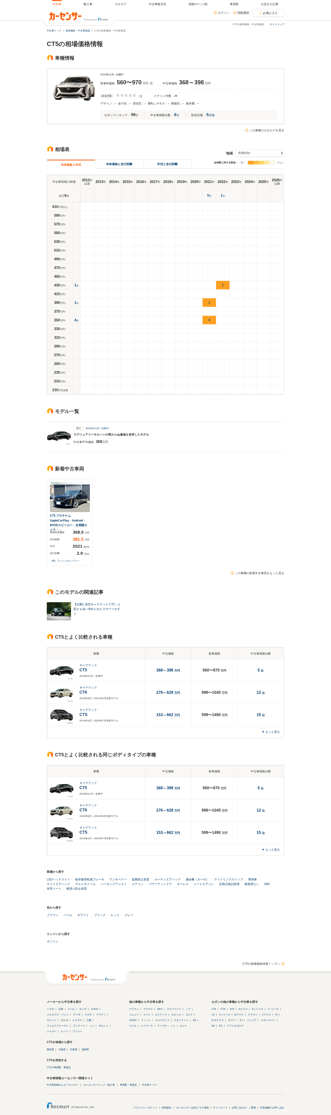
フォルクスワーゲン (58, 1025)
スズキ (88, 1014)
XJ (241, 1020)
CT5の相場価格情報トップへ (261, 963)
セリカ (132, 1025)
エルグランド (162, 1020)
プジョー (77, 1031)
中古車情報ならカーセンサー (62, 1084)
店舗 (210, 115)
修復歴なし (251, 884)
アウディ (101, 1014)
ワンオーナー (118, 879)
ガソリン (52, 941)
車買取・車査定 (128, 1084)
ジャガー (51, 1031)
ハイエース (147, 1025)
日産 (60, 1009)
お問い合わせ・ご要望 (244, 1107)
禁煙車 (252, 879)
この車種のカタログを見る (266, 130)
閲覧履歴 (243, 13)
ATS (232, 1009)
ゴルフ (189, 1014)
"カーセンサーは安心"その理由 (192, 1107)
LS (213, 1014)
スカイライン (181, 1020)
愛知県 (50, 1049)
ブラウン (52, 915)
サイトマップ (277, 24)
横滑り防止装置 (76, 888)
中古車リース (149, 1084)
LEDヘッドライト (58, 879)
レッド (115, 915)
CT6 (214, 1009)
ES (220, 1025)
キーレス (183, 884)
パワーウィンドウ (160, 884)
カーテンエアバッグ (167, 879)
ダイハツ (51, 1020)
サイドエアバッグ (58, 884)
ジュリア (252, 1020)
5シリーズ (257, 1009)
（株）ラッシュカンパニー (64, 560)
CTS (223, 1009)
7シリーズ (273, 1009)
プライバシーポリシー (145, 1107)
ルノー (64, 1031)
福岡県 (85, 1049)
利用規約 (166, 1107)
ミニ (91, 1025)
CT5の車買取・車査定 (59, 1067)
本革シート (54, 888)
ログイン (223, 13)
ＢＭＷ (94, 1009)
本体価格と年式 (71, 164)
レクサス (77, 1020)
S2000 (133, 1020)
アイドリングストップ (228, 879)
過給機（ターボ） (197, 879)
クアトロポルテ (235, 1025)
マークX (161, 1025)
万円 (168, 693)
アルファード (174, 1009)
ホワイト (83, 915)
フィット (146, 1020)
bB (194, 1020)
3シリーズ (224, 1014)
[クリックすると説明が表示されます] (150, 83)
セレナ (183, 1025)
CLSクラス (218, 1020)
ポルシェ (103, 1025)
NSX (159, 1009)
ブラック (100, 915)
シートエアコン (204, 884)
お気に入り (270, 13)
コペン (146, 1014)
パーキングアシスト (114, 884)
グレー (129, 915)
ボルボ (64, 1020)
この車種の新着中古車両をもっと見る (259, 573)
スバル (71, 1009)
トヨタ (50, 1009)
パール (67, 915)
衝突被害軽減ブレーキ (89, 879)
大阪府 (62, 1049)
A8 (213, 1025)
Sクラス (243, 1009)
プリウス (148, 1009)
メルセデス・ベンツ (58, 1014)
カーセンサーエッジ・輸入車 (99, 1084)
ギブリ (231, 1020)
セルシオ (176, 1014)
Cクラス (266, 1014)
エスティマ (161, 1014)
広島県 (73, 1049)
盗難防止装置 (140, 879)
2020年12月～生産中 (97, 428)
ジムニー (134, 1014)
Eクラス (239, 1014)
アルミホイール (85, 884)
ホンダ (83, 1009)
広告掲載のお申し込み (272, 1107)
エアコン (137, 884)
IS (276, 1014)
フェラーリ (79, 1025)
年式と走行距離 (167, 164)
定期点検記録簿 (229, 884)
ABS (267, 884)
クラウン (134, 1009)
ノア (188, 1009)
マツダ (76, 1014)
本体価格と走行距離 (119, 164)
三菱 (89, 1020)
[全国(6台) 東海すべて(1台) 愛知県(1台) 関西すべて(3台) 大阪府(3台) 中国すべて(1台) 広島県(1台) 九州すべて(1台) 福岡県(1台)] (260, 153)
